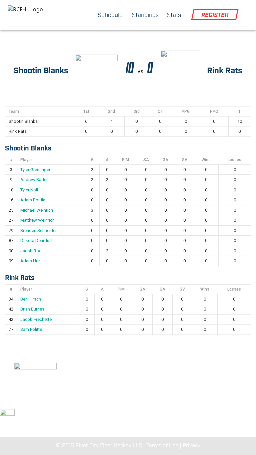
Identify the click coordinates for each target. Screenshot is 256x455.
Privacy (191, 445)
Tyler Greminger (35, 169)
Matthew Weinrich (37, 220)
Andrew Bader (34, 179)
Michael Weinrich (36, 210)
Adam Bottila (32, 199)
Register (214, 15)
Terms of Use (162, 445)
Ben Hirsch (30, 299)
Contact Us (213, 403)
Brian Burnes (32, 309)
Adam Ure (30, 260)
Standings (145, 15)
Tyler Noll (29, 189)
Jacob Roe (30, 250)
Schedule (110, 15)
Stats (174, 15)
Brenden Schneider (38, 230)
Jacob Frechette (36, 319)
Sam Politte (31, 329)
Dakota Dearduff (36, 240)
